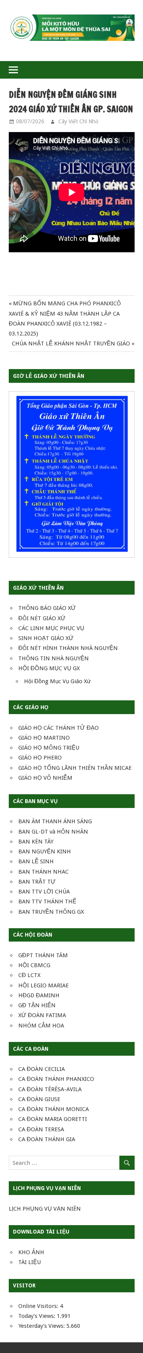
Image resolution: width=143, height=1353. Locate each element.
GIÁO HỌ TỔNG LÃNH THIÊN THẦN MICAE (75, 767)
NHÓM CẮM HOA (41, 1025)
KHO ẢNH (31, 1252)
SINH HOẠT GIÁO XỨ (46, 638)
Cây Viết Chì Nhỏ (78, 121)
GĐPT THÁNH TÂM (43, 955)
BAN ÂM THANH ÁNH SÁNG (55, 821)
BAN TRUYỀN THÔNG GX (51, 911)
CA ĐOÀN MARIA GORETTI (52, 1119)
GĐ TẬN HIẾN (37, 1005)
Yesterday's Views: (42, 1325)
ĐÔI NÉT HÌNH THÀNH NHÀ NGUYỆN (68, 648)
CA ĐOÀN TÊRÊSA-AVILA (50, 1089)
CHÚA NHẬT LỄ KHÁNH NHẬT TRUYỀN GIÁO (71, 343)
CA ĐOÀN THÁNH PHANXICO (56, 1079)
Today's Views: (37, 1316)
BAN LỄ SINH (36, 861)
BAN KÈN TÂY (35, 841)
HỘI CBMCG (34, 965)
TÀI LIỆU (29, 1262)
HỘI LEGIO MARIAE (43, 985)
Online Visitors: (39, 1306)
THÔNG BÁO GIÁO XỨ (47, 608)
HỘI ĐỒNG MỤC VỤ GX (49, 668)
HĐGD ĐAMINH (38, 995)
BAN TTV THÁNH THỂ (47, 901)
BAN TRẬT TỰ (37, 881)
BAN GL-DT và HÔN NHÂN (53, 831)
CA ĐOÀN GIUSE (39, 1099)
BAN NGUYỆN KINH (44, 851)
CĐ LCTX (29, 975)
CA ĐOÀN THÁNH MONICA (53, 1109)
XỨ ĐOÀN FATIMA (42, 1015)
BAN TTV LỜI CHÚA (44, 891)
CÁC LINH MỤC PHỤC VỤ (51, 628)
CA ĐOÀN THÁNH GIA (46, 1139)
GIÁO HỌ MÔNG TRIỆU (48, 747)
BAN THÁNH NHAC (43, 871)
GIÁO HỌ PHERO (40, 757)
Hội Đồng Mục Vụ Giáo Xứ (57, 681)
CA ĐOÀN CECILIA (41, 1069)
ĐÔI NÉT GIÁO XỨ (42, 618)
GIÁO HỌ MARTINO (44, 737)
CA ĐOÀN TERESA (41, 1129)
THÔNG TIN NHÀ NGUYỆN (53, 658)
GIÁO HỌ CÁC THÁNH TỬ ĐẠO (58, 727)
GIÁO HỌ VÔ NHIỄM (45, 777)
